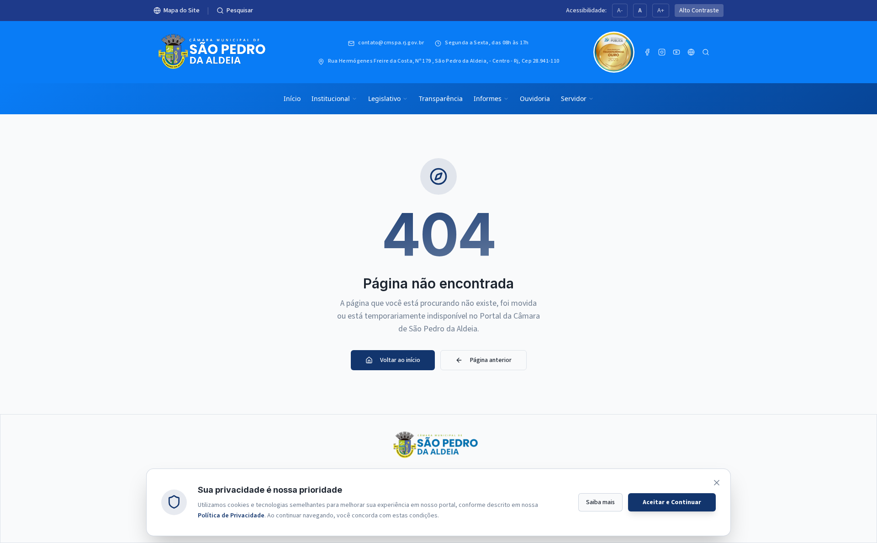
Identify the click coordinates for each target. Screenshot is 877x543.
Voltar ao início (400, 360)
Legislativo (384, 98)
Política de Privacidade (231, 515)
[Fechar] (716, 482)
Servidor (573, 98)
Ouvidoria (535, 98)
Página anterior (491, 360)
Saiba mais (600, 501)
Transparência (441, 98)
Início (292, 98)
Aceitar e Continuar (672, 501)
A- (620, 10)
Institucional (331, 98)
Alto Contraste (699, 10)
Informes (488, 98)
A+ (660, 10)
